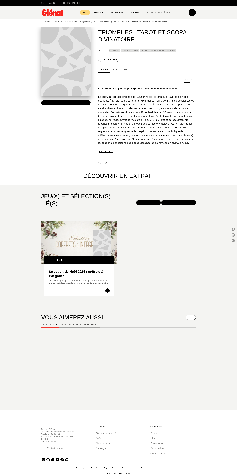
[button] (157, 3)
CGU (114, 468)
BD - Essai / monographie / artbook (110, 22)
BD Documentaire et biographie (75, 22)
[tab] (85, 12)
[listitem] (54, 3)
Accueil (46, 22)
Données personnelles (84, 468)
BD (55, 22)
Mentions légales (103, 468)
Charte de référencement (129, 468)
